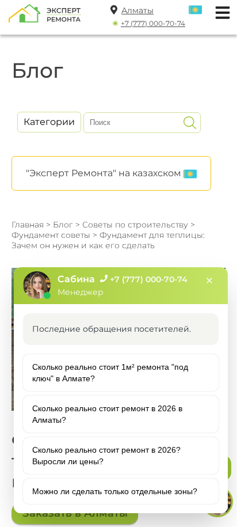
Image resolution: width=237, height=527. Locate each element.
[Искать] (190, 122)
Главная (28, 224)
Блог (63, 224)
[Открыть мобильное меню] (219, 11)
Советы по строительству (135, 224)
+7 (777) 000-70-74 (153, 23)
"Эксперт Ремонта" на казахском (105, 173)
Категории (49, 121)
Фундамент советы (52, 235)
